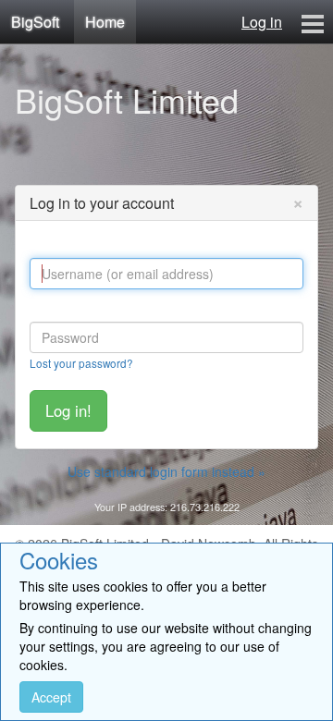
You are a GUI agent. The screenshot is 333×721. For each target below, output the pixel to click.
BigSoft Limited (127, 99)
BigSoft (35, 21)
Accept (51, 697)
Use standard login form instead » (166, 471)
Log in (261, 21)
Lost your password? (81, 363)
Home (105, 21)
